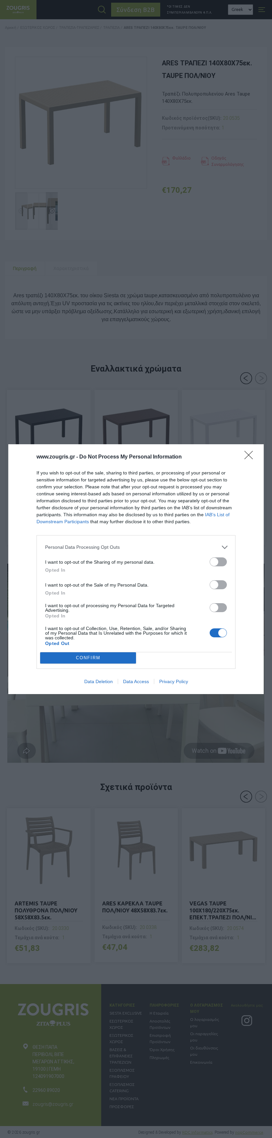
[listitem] (136, 547)
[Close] (250, 457)
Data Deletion (98, 681)
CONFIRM (88, 657)
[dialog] (136, 569)
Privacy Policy (173, 681)
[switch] (218, 561)
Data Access (136, 681)
